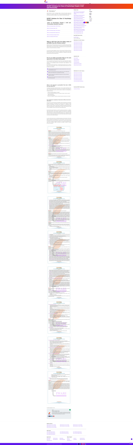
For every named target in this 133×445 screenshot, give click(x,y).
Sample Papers (90, 14)
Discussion (68, 439)
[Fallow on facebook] (48, 416)
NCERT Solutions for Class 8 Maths (77, 424)
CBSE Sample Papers (62, 439)
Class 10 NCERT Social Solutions (51, 434)
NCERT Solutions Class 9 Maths (78, 46)
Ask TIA (130, 443)
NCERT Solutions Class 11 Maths (78, 43)
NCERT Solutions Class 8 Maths (78, 47)
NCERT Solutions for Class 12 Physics (51, 427)
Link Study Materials (76, 62)
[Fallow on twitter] (49, 416)
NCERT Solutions (55, 438)
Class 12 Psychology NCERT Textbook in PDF (54, 32)
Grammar (90, 11)
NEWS (90, 9)
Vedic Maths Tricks (76, 60)
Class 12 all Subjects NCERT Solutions (53, 36)
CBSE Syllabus (61, 438)
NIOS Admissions (55, 439)
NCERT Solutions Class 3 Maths (78, 75)
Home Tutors (48, 439)
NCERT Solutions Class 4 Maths (78, 74)
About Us (68, 438)
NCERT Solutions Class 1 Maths (78, 78)
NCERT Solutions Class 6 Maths (78, 50)
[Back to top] (131, 439)
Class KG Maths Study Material (78, 79)
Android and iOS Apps (77, 88)
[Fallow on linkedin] (51, 416)
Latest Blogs (75, 439)
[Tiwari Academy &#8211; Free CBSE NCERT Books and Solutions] (45, 1)
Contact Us (74, 438)
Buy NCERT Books (76, 37)
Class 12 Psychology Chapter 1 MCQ (78, 31)
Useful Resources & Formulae (77, 63)
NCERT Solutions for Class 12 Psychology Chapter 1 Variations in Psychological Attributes (79, 12)
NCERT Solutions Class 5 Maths (78, 72)
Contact (90, 20)
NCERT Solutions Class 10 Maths (78, 44)
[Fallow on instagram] (52, 416)
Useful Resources (69, 440)
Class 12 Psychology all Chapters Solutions (53, 34)
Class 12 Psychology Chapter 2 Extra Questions (54, 30)
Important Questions (76, 59)
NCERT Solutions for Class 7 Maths (64, 424)
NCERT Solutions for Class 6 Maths (51, 424)
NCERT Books (90, 16)
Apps (90, 3)
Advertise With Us (82, 438)
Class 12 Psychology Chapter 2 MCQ (52, 28)
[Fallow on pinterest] (53, 416)
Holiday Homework (82, 439)
